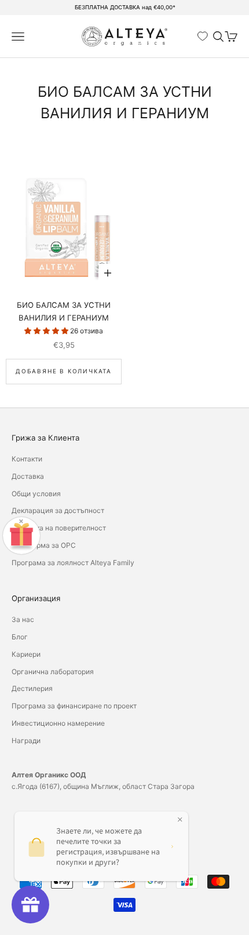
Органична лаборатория (53, 671)
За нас (23, 619)
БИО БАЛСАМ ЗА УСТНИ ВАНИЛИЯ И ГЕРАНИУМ (64, 311)
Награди (26, 740)
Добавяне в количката (64, 371)
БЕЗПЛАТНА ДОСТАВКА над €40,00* (125, 7)
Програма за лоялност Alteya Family (73, 562)
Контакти (27, 458)
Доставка (28, 476)
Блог (20, 636)
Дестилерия (32, 688)
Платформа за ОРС (44, 545)
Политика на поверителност (59, 527)
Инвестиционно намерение (58, 723)
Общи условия (36, 493)
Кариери (26, 654)
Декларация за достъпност (58, 510)
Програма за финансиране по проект (74, 705)
